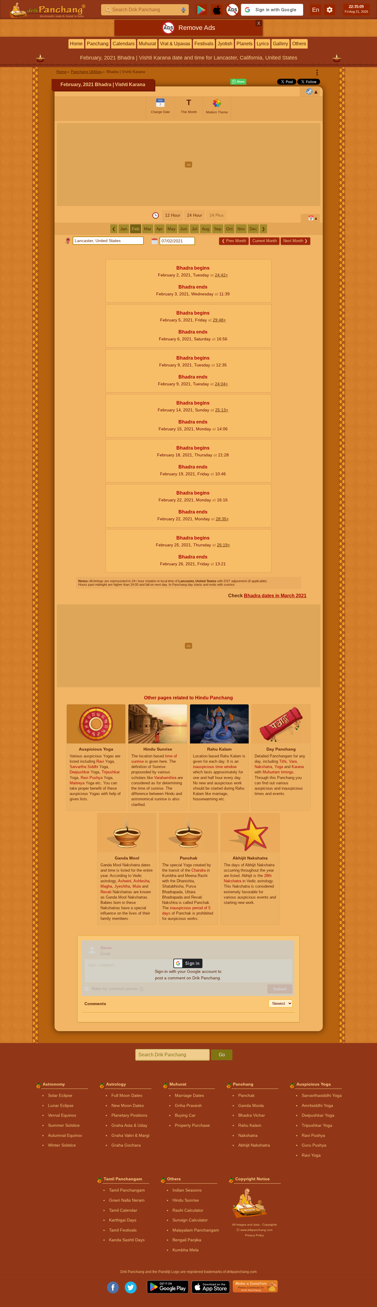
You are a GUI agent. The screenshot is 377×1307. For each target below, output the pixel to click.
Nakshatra (248, 1135)
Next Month (295, 241)
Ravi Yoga (311, 1155)
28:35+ (222, 518)
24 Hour (194, 215)
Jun (183, 228)
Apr (159, 228)
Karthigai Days (122, 1220)
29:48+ (219, 320)
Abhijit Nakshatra (254, 1145)
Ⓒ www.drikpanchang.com (254, 1230)
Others (299, 43)
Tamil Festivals (123, 1230)
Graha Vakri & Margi (130, 1135)
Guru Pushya (314, 1145)
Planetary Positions (129, 1115)
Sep (217, 228)
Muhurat (147, 43)
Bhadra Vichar (251, 1115)
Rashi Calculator (187, 1210)
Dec (253, 228)
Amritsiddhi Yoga (317, 1105)
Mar (147, 228)
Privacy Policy (254, 1235)
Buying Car (185, 1115)
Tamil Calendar (123, 1210)
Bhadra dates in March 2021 (275, 595)
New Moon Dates (127, 1105)
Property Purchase (192, 1125)
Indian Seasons (187, 1190)
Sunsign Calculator (190, 1220)
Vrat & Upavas (175, 43)
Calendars (124, 43)
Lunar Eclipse (61, 1105)
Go (222, 1054)
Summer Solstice (64, 1125)
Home (76, 43)
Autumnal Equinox (65, 1135)
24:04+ (221, 384)
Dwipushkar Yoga (318, 1115)
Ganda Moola (251, 1105)
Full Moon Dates (126, 1095)
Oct (229, 228)
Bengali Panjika (186, 1239)
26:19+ (223, 545)
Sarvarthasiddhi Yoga (322, 1095)
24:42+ (221, 275)
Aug (205, 228)
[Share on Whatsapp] (238, 82)
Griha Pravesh (188, 1105)
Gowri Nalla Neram (127, 1200)
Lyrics (263, 43)
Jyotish (225, 43)
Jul (194, 228)
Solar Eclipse (60, 1095)
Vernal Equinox (62, 1115)
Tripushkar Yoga (317, 1125)
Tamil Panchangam (127, 1190)
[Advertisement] (188, 164)
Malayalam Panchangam (195, 1230)
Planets (245, 43)
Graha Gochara (126, 1145)
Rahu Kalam (249, 1125)
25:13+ (221, 410)
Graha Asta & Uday (129, 1125)
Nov (241, 228)
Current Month (265, 241)
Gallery (280, 43)
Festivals (203, 43)
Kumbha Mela (185, 1250)
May (171, 228)
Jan (123, 228)
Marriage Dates (189, 1095)
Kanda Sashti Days (127, 1239)
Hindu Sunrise (185, 1200)
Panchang (97, 43)
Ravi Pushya (313, 1135)
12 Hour (172, 215)
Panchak (246, 1095)
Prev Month (234, 241)
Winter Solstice (62, 1145)
